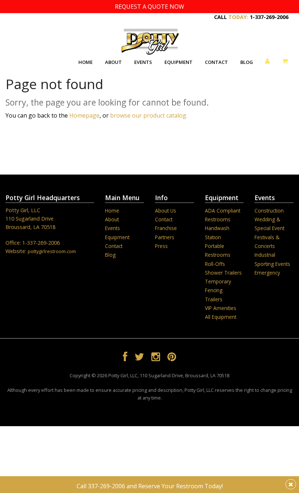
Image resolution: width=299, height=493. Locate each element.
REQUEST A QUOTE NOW (149, 7)
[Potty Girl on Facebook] (125, 358)
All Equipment (220, 316)
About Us (165, 210)
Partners (164, 237)
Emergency (267, 272)
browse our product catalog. (148, 115)
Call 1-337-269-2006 (251, 17)
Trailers (213, 299)
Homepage (84, 115)
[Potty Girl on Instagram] (155, 358)
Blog (246, 62)
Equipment (178, 62)
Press (161, 245)
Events (143, 62)
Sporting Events (272, 263)
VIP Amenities (220, 308)
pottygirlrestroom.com (52, 251)
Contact (216, 62)
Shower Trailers (223, 272)
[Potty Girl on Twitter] (139, 358)
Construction (269, 210)
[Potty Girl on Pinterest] (171, 358)
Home (85, 62)
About (113, 62)
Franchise (166, 228)
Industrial (265, 254)
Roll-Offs (215, 263)
